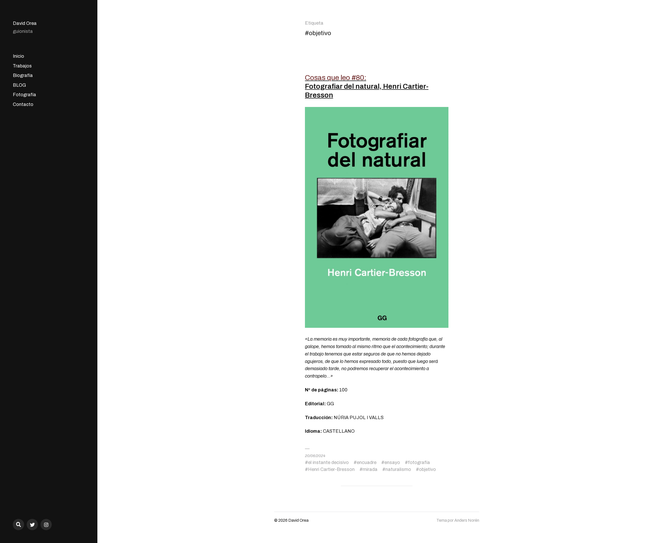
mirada (370, 469)
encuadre (366, 462)
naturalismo (398, 469)
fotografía (419, 462)
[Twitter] (32, 524)
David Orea (25, 23)
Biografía (23, 75)
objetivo (427, 469)
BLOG (19, 85)
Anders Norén (466, 520)
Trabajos (22, 65)
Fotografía (24, 94)
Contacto (23, 104)
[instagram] (46, 524)
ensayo (392, 462)
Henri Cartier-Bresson (331, 469)
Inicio (18, 56)
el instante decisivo (328, 462)
